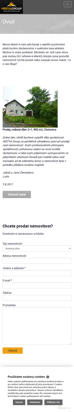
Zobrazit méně (17, 194)
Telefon (7, 293)
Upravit (19, 402)
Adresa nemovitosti (14, 256)
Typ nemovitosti (12, 243)
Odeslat (12, 350)
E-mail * (7, 280)
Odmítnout (35, 402)
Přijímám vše (53, 402)
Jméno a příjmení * (14, 268)
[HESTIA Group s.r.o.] (11, 6)
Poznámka (9, 305)
